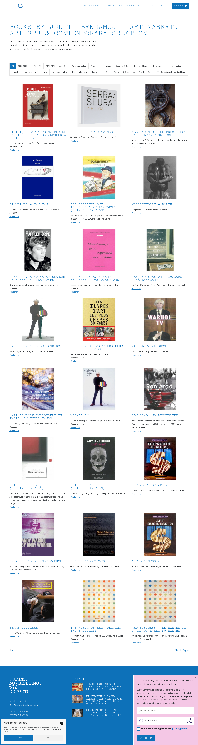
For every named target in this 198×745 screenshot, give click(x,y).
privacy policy (179, 729)
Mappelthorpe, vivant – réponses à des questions (94, 278)
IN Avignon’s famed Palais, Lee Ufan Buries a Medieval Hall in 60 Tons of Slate (104, 700)
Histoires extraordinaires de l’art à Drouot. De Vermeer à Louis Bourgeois (37, 135)
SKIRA (126, 72)
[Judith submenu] (168, 5)
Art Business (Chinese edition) (87, 487)
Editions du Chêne (140, 66)
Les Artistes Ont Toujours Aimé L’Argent (157, 278)
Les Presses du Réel (60, 72)
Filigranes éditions (159, 66)
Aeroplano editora (79, 66)
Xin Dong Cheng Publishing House (171, 72)
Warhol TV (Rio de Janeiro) (35, 346)
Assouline (94, 66)
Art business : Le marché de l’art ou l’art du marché (159, 629)
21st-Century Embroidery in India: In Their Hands (35, 417)
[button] (62, 723)
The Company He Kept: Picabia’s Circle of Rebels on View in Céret (104, 712)
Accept (19, 738)
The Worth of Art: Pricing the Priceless (95, 629)
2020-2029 (50, 66)
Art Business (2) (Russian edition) (26, 487)
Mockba (94, 72)
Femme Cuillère (23, 627)
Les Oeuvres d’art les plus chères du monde (96, 348)
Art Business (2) (148, 561)
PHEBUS (105, 72)
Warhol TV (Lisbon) (150, 346)
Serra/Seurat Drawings (91, 132)
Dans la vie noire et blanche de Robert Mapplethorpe (37, 278)
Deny (49, 738)
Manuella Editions (79, 72)
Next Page (182, 650)
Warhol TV (79, 415)
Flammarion (176, 66)
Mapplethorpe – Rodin (152, 204)
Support (179, 6)
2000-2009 (22, 66)
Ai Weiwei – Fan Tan (28, 204)
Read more (14, 150)
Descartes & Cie (122, 66)
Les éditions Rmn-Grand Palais (34, 72)
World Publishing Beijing (143, 72)
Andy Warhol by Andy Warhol (35, 561)
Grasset (15, 72)
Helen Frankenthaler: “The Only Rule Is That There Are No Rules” (103, 686)
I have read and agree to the (164, 729)
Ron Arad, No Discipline (155, 415)
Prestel (116, 72)
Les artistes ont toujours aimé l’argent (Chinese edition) (92, 207)
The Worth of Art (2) (152, 485)
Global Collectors (87, 561)
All (13, 66)
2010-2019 (36, 66)
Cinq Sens (107, 66)
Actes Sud (63, 66)
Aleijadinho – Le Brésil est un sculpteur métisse (159, 134)
